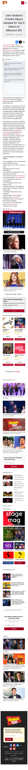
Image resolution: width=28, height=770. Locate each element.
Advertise (6, 752)
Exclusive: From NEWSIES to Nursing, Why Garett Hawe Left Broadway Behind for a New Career (13, 684)
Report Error (14, 755)
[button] (22, 2)
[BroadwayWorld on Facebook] (10, 745)
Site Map (20, 753)
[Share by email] (23, 42)
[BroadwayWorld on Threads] (10, 748)
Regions (15, 753)
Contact (17, 752)
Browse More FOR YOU (13, 294)
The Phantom (21, 176)
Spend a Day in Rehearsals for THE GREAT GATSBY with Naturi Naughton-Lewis (19, 485)
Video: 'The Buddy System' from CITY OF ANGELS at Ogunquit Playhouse (14, 69)
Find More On (13, 371)
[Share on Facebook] (17, 42)
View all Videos (7, 505)
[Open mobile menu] (26, 2)
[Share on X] (20, 42)
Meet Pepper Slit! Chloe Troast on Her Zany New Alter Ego (19, 477)
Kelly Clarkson (19, 177)
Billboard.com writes (9, 50)
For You (9, 209)
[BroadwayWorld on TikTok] (21, 745)
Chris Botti (16, 197)
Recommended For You (9, 569)
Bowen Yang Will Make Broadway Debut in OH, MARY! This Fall (13, 699)
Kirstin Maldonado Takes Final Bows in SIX (19, 500)
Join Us (22, 752)
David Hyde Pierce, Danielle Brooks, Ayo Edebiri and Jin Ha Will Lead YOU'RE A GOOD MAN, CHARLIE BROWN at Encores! (14, 667)
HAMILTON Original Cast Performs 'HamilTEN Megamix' (19, 494)
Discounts (19, 562)
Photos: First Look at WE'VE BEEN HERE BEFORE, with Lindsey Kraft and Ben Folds (13, 75)
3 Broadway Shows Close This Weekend (12, 651)
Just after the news (9, 45)
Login (19, 2)
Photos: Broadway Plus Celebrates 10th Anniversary (14, 80)
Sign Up (9, 739)
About (12, 752)
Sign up (14, 629)
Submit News (8, 753)
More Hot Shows (8, 562)
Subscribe (14, 466)
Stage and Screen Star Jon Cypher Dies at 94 (13, 64)
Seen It (8, 336)
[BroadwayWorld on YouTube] (14, 748)
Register (14, 2)
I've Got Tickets (8, 339)
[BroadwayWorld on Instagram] (14, 745)
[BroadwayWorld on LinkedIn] (17, 745)
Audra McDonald (11, 204)
